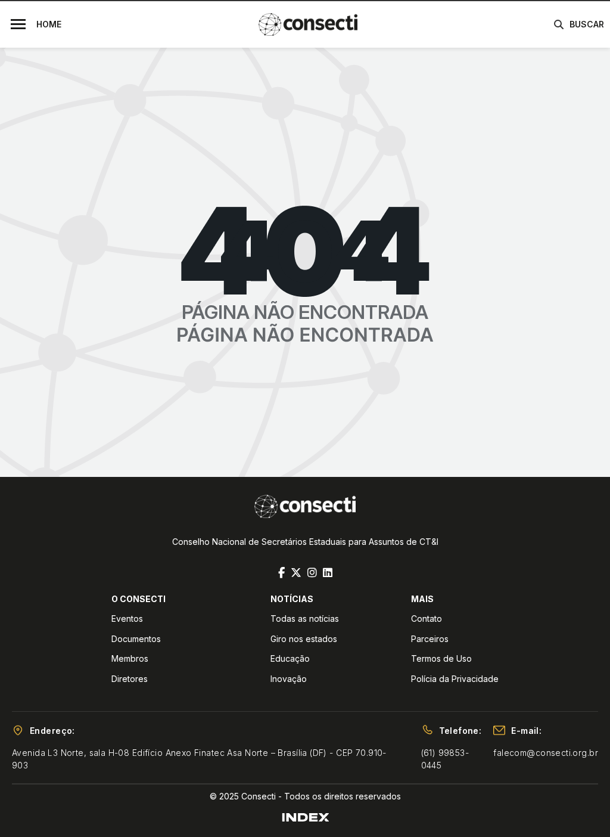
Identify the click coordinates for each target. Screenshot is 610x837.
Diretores (129, 679)
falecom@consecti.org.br (545, 753)
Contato (426, 618)
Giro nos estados (303, 639)
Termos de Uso (441, 658)
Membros (129, 658)
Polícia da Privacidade (455, 679)
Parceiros (430, 639)
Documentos (136, 639)
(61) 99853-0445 (445, 759)
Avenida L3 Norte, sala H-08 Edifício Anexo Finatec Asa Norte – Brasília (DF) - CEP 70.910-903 (199, 759)
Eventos (127, 618)
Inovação (288, 679)
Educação (290, 658)
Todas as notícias (304, 618)
